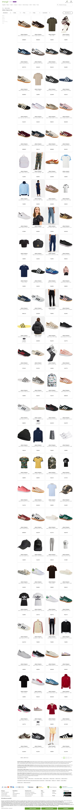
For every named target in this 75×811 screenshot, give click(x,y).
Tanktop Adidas (48, 780)
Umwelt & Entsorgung (29, 794)
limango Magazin (4, 794)
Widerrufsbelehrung (16, 793)
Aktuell (53, 792)
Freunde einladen (4, 793)
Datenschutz (15, 794)
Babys (42, 793)
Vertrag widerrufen (28, 796)
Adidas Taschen (45, 778)
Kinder (42, 794)
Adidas (26, 778)
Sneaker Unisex (20, 782)
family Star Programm (5, 792)
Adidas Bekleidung (20, 778)
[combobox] (64, 5)
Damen (42, 796)
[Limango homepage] (5, 1)
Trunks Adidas (63, 780)
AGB (13, 792)
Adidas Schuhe (30, 778)
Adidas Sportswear (27, 782)
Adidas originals (64, 778)
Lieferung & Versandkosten (29, 792)
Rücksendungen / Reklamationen (30, 793)
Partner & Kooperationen (5, 796)
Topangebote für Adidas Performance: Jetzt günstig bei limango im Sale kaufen (30, 780)
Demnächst (54, 793)
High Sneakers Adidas (38, 778)
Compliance (15, 796)
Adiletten (58, 780)
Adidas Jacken (52, 778)
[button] (71, 1)
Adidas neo (54, 780)
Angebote (42, 792)
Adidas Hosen (57, 778)
